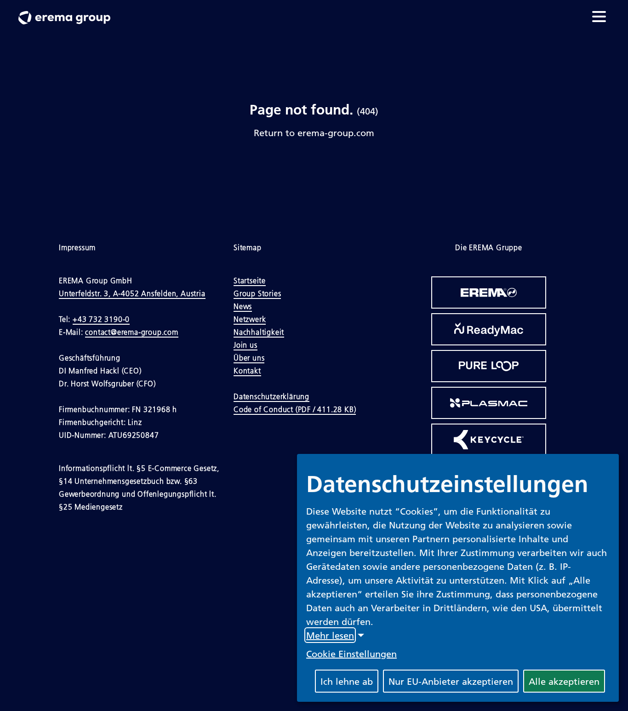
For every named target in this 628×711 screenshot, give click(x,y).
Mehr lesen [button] (330, 635)
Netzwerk (250, 319)
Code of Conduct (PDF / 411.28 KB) (295, 409)
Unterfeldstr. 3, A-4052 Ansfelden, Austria (132, 293)
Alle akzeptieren (564, 681)
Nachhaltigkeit (259, 332)
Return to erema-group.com (314, 132)
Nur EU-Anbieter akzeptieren (450, 681)
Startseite (250, 280)
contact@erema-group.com (131, 332)
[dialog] (458, 578)
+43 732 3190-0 (101, 319)
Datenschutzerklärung (271, 396)
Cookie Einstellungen (351, 653)
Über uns (249, 357)
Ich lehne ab (346, 681)
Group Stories (257, 293)
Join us (245, 345)
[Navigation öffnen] (599, 17)
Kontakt (247, 370)
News (243, 306)
